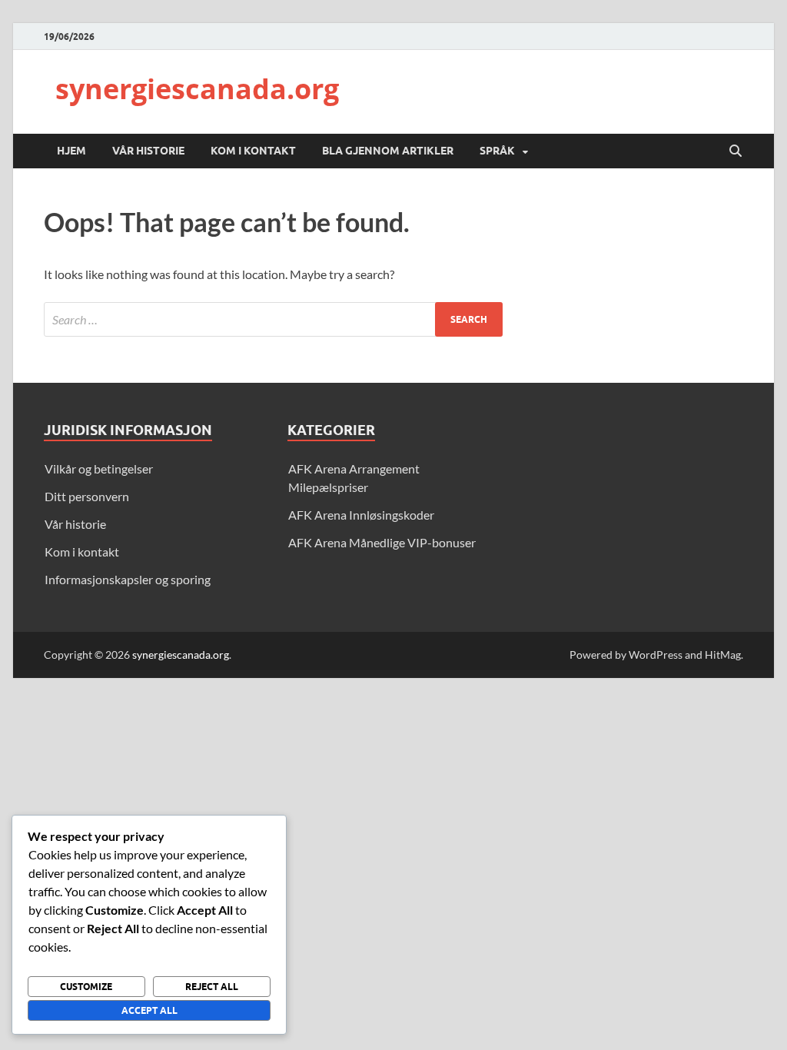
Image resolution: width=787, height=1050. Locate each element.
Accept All (149, 1010)
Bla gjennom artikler (387, 151)
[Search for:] (273, 319)
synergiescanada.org (197, 89)
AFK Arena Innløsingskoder (361, 514)
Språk (497, 151)
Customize (86, 986)
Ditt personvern (87, 496)
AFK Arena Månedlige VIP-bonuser (382, 542)
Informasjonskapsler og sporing (128, 579)
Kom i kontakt (253, 151)
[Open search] (735, 151)
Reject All (211, 986)
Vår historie (148, 151)
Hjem (71, 151)
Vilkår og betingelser (99, 468)
